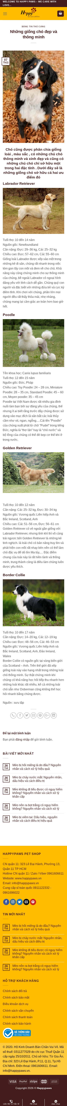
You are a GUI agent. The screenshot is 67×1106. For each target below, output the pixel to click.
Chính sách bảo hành (17, 1023)
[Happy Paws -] (33, 13)
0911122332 (41, 887)
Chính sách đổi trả (15, 991)
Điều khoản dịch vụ (15, 1004)
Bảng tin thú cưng (33, 26)
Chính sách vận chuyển (18, 1010)
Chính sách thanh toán (18, 1017)
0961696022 (11, 892)
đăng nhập (22, 739)
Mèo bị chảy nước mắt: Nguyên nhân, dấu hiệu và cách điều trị (37, 779)
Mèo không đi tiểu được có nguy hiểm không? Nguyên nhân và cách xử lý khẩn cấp (37, 793)
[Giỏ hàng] (60, 14)
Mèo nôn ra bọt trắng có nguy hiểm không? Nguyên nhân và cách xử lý (35, 807)
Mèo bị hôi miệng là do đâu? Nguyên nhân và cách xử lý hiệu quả (36, 767)
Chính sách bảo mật (16, 997)
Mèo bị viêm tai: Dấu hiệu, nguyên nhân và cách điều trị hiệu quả (34, 819)
